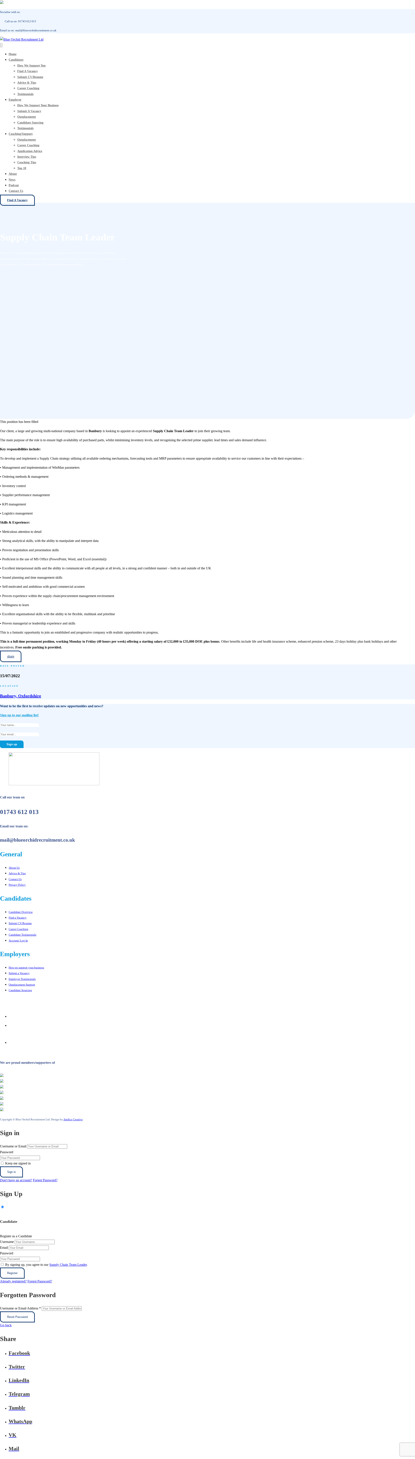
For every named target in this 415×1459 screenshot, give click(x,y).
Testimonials (25, 94)
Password (6, 1152)
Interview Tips (26, 156)
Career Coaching (28, 88)
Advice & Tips (26, 82)
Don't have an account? (16, 1180)
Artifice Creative (73, 1119)
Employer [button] (15, 99)
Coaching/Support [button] (21, 133)
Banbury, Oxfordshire (20, 695)
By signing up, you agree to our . (46, 1264)
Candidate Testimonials (22, 934)
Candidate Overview (21, 912)
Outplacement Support (22, 984)
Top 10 (21, 168)
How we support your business (38, 105)
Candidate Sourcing (30, 122)
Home (12, 54)
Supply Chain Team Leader (68, 1264)
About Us (14, 867)
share (10, 656)
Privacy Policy (17, 884)
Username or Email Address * (20, 1308)
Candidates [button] (16, 59)
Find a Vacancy (17, 200)
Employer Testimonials (22, 979)
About (13, 173)
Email (4, 1247)
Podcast (14, 185)
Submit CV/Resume (30, 77)
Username (7, 1242)
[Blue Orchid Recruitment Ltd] (21, 39)
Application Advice (29, 151)
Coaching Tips (26, 162)
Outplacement (26, 116)
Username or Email (13, 1146)
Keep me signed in (18, 1163)
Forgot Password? (45, 1180)
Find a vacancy (27, 71)
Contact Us (16, 191)
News (12, 179)
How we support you (31, 65)
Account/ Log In (18, 940)
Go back (6, 1325)
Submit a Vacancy (29, 111)
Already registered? (13, 1281)
